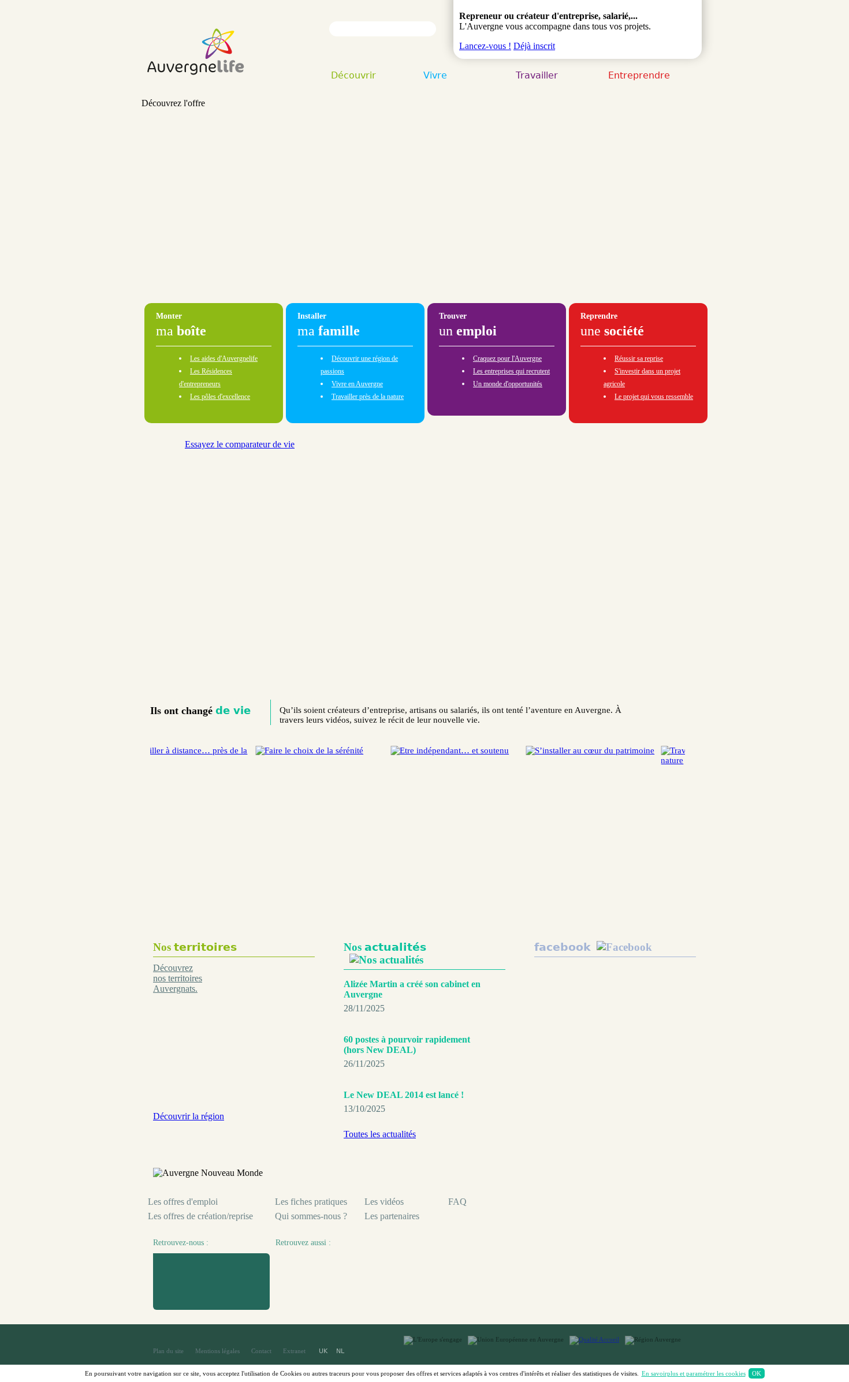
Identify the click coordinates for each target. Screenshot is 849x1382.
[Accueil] (196, 86)
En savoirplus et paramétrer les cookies (694, 1373)
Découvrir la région (188, 1116)
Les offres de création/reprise (200, 1216)
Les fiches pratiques (311, 1202)
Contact (261, 1350)
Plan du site (168, 1350)
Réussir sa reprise (639, 358)
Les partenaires (391, 1216)
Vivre (435, 76)
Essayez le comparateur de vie (240, 444)
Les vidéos (384, 1202)
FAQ (457, 1202)
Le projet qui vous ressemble (654, 397)
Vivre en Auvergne (357, 384)
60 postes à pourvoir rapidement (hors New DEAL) (407, 1044)
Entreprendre (639, 76)
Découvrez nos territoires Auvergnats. (177, 978)
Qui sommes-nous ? (311, 1216)
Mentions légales (217, 1350)
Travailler (537, 76)
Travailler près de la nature (368, 397)
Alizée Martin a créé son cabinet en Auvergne (412, 989)
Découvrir (353, 76)
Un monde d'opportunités (507, 384)
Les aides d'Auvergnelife (224, 358)
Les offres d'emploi (183, 1202)
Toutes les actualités (380, 1134)
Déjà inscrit (534, 46)
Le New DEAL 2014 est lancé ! (404, 1095)
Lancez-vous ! (485, 46)
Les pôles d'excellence (220, 397)
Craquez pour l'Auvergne (507, 358)
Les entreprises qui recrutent (511, 371)
